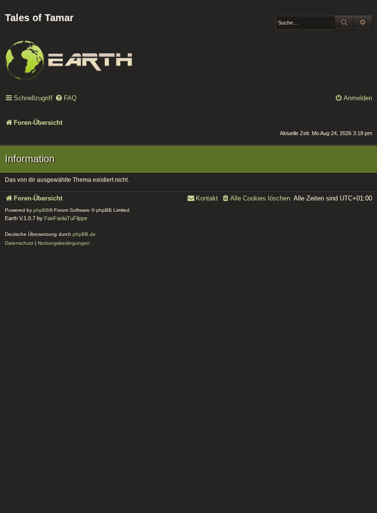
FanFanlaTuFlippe (65, 218)
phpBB (41, 210)
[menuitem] (66, 98)
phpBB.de (84, 234)
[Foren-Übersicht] (69, 53)
